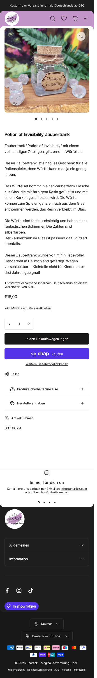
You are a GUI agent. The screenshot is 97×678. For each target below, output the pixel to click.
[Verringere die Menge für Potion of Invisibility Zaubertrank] (9, 323)
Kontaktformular (57, 492)
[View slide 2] (44, 502)
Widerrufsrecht (16, 669)
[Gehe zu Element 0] (36, 119)
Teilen (15, 374)
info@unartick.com (74, 488)
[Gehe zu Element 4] (52, 119)
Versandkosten (40, 308)
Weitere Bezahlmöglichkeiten (46, 364)
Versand (66, 669)
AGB (56, 669)
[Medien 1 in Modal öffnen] (80, 36)
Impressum (79, 669)
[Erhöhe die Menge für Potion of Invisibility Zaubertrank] (29, 323)
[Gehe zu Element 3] (47, 119)
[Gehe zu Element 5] (57, 119)
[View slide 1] (39, 502)
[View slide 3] (49, 502)
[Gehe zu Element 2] (41, 119)
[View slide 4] (55, 502)
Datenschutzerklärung (39, 669)
